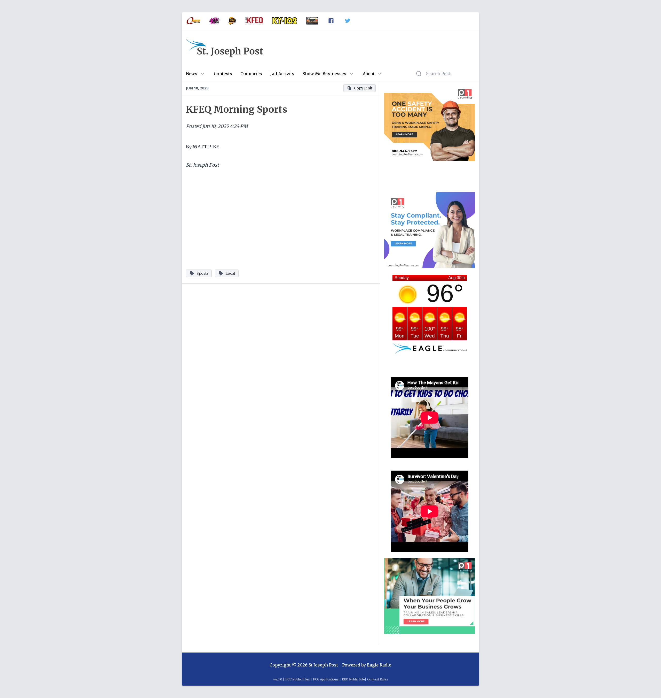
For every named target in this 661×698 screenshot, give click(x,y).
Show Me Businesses (324, 73)
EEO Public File (353, 679)
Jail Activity (282, 73)
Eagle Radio (379, 665)
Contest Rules (377, 679)
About (369, 73)
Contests (223, 73)
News (191, 73)
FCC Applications (326, 679)
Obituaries (251, 73)
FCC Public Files (297, 679)
